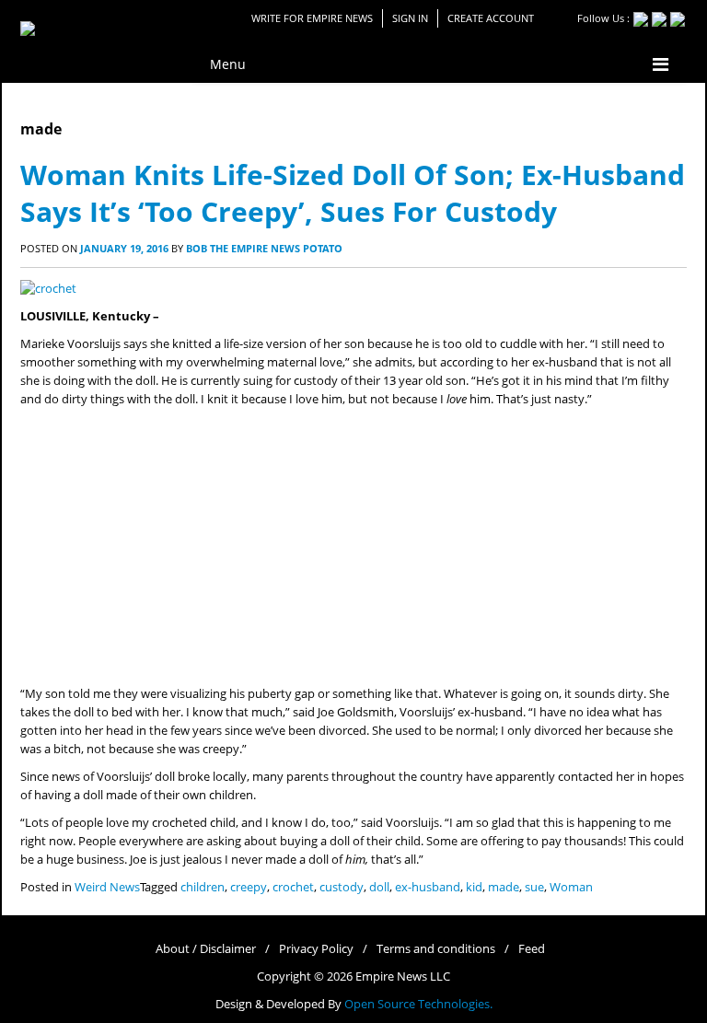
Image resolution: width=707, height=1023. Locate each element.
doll (379, 887)
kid (474, 887)
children (202, 887)
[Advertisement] (353, 547)
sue (534, 887)
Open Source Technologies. (418, 1004)
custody (341, 887)
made (503, 887)
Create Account (490, 18)
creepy (248, 887)
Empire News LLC (402, 976)
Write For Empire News (312, 18)
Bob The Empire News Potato (264, 248)
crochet (293, 887)
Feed (531, 949)
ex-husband (427, 887)
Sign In (410, 18)
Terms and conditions (436, 949)
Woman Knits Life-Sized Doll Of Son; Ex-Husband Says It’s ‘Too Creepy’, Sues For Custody (352, 193)
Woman (571, 887)
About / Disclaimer (206, 949)
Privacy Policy (316, 949)
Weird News (107, 887)
